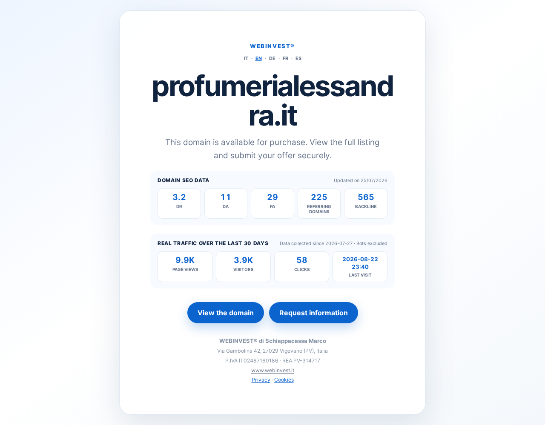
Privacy (261, 380)
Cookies (284, 380)
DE (272, 58)
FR (285, 58)
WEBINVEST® (272, 46)
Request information (313, 312)
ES (298, 58)
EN (258, 58)
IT (246, 58)
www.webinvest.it (272, 370)
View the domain (226, 312)
